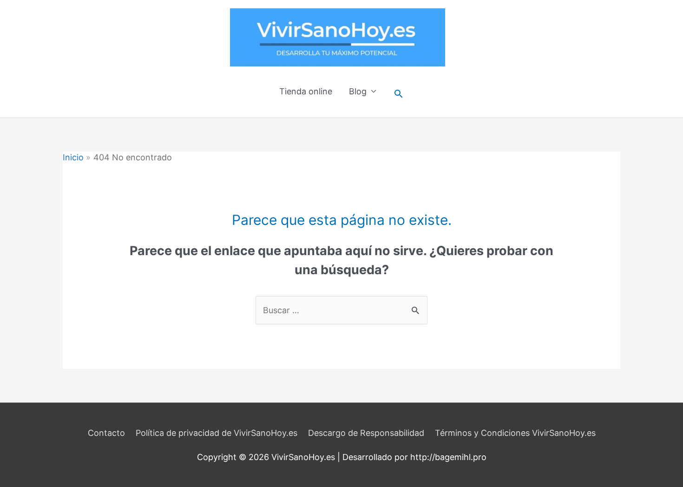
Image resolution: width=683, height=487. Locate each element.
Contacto (106, 433)
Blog (358, 91)
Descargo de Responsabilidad (366, 433)
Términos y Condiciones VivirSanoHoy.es (515, 433)
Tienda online (305, 91)
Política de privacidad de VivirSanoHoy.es (216, 433)
